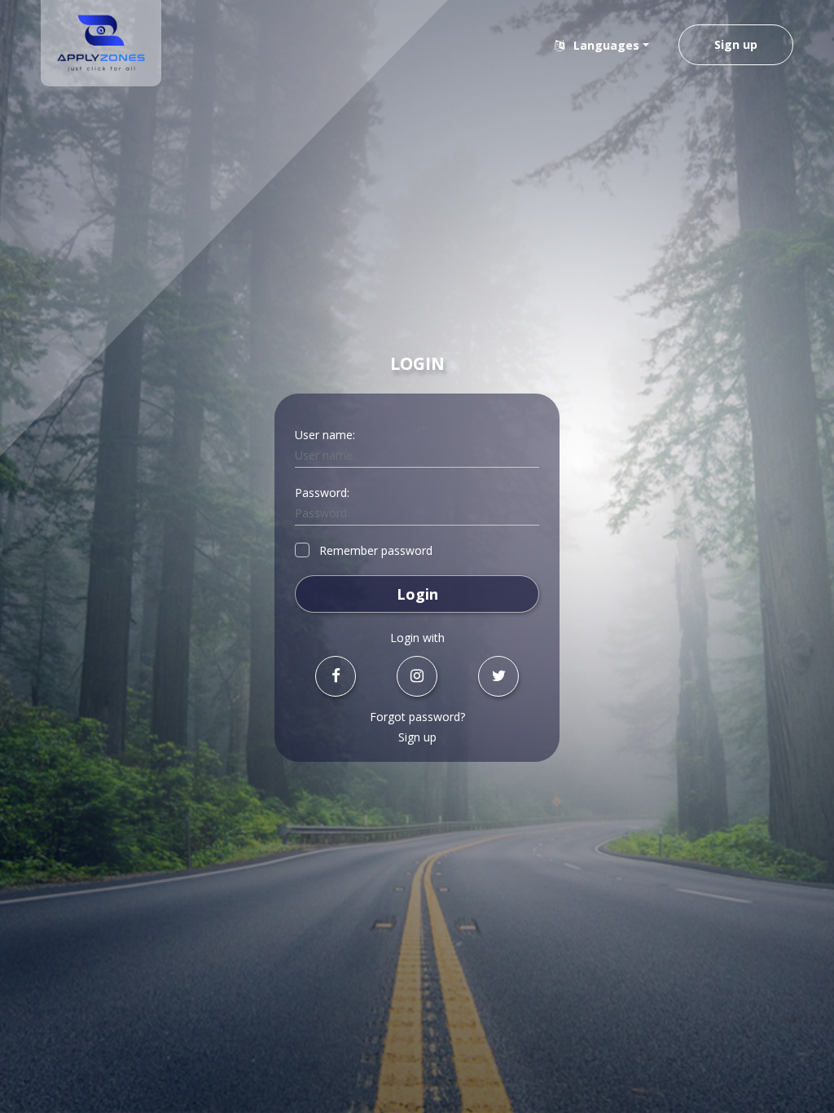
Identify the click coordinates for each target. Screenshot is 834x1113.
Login (417, 594)
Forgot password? (417, 716)
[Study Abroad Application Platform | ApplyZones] (101, 43)
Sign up (735, 44)
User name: (325, 434)
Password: (322, 492)
